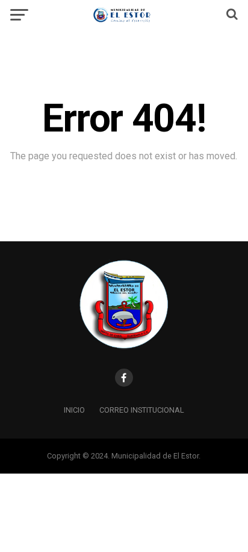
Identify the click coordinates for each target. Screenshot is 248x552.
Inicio (74, 409)
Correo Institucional (141, 409)
